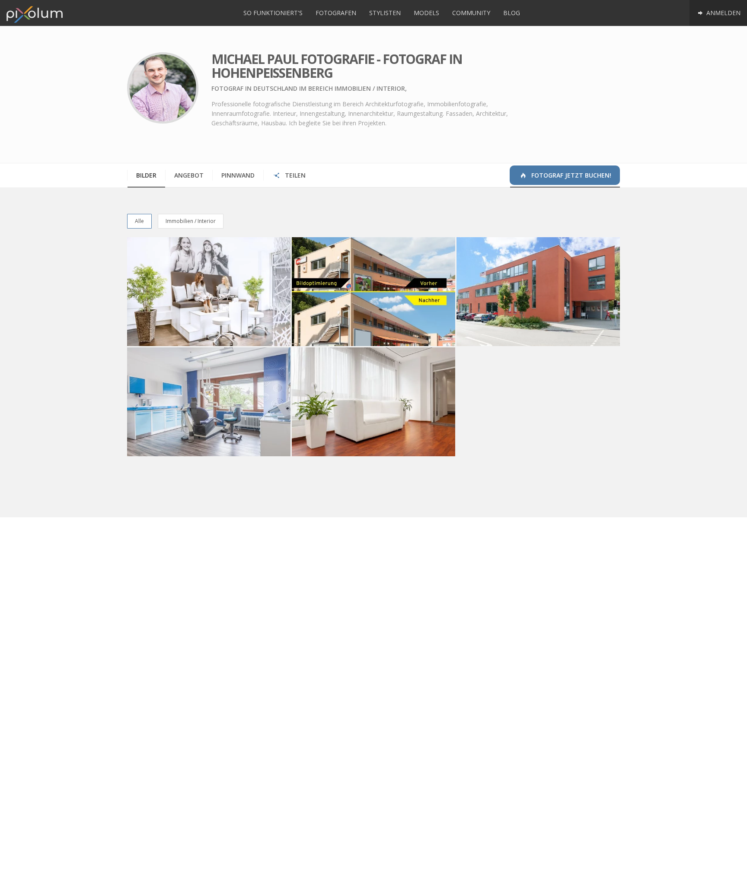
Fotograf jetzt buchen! (570, 175)
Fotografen (336, 13)
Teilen (294, 175)
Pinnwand (238, 175)
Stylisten (385, 13)
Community (471, 13)
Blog (511, 13)
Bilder (146, 175)
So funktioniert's (273, 13)
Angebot (189, 175)
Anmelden (723, 13)
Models (426, 13)
